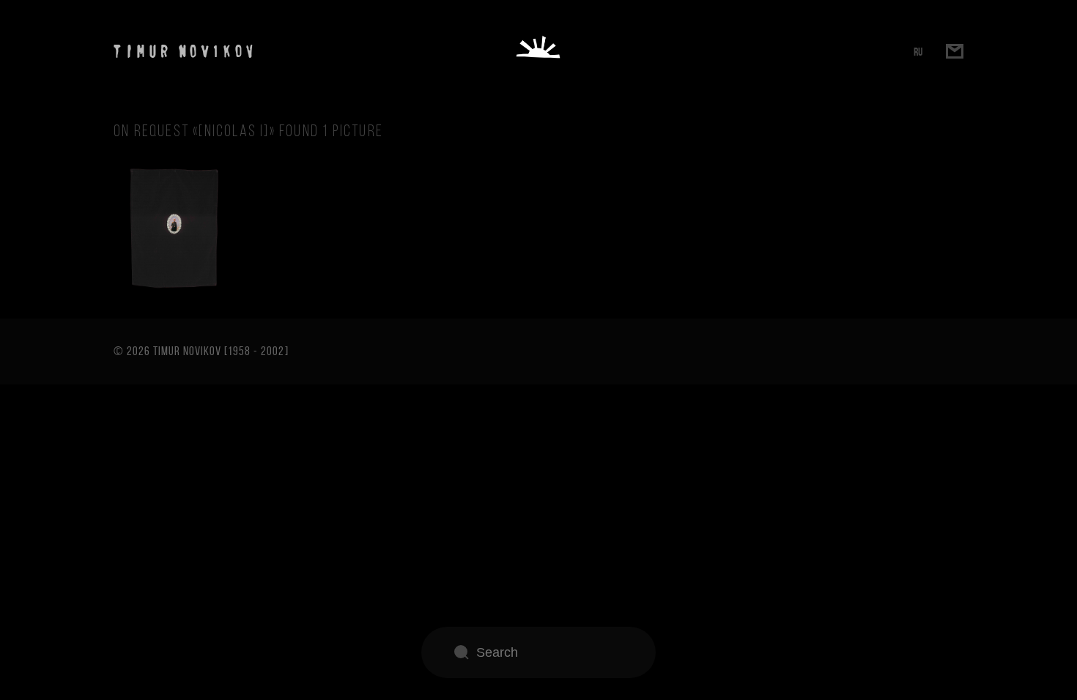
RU (918, 51)
